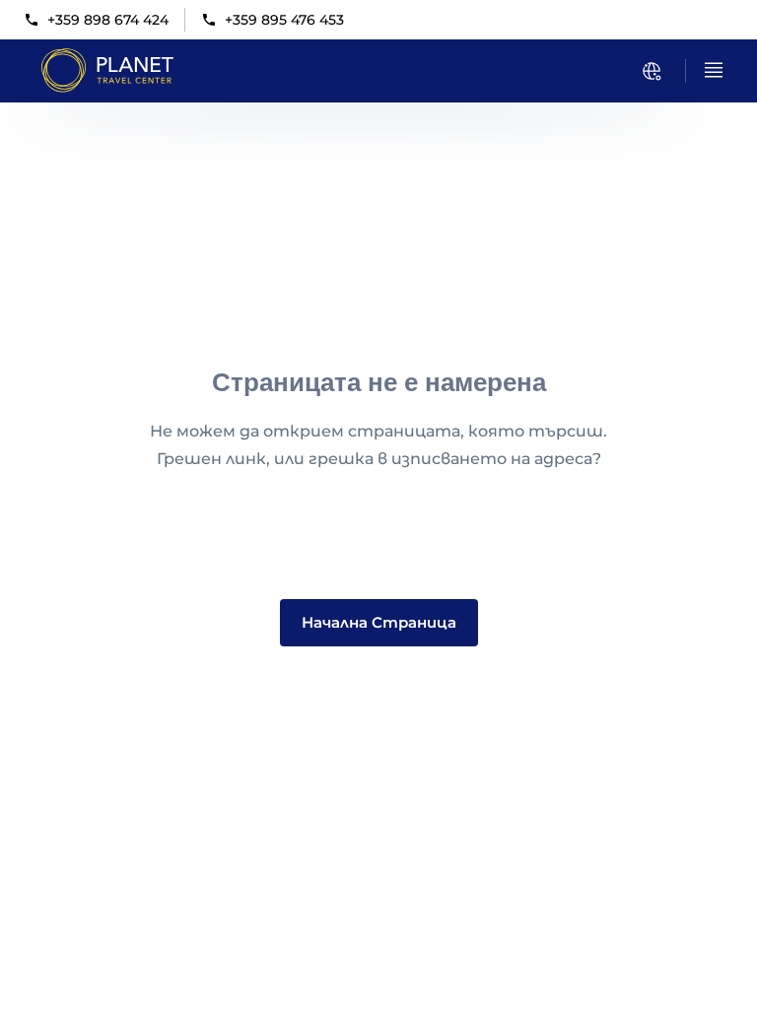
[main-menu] (713, 70)
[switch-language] (651, 71)
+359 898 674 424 (108, 20)
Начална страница (379, 622)
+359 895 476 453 (284, 20)
